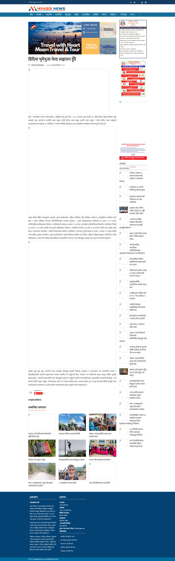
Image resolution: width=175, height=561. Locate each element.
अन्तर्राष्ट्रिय (86, 14)
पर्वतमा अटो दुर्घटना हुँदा (36, 460)
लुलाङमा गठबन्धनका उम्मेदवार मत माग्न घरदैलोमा (137, 199)
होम (31, 14)
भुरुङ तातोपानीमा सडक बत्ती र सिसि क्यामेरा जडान (138, 236)
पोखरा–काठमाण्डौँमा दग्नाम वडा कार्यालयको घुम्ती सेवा (138, 361)
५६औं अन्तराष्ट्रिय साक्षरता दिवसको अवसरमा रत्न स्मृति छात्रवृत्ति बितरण (131, 224)
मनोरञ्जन (124, 14)
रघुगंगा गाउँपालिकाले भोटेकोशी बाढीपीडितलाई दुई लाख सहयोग (133, 337)
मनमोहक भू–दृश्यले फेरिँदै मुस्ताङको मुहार (137, 188)
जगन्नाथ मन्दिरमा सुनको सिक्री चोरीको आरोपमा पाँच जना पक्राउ (138, 349)
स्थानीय (49, 14)
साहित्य (113, 14)
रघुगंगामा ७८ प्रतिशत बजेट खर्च (137, 326)
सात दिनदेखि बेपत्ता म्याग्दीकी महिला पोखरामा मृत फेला (137, 443)
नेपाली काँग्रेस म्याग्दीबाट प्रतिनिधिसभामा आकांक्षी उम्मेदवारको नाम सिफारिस (132, 249)
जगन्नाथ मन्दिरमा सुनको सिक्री (69, 433)
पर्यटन (104, 14)
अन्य (132, 14)
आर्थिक (95, 14)
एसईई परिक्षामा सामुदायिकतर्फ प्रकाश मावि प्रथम (137, 307)
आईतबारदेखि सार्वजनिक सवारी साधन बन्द (138, 284)
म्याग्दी (39, 14)
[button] (139, 14)
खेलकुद (68, 14)
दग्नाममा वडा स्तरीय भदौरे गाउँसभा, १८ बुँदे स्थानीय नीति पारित (137, 210)
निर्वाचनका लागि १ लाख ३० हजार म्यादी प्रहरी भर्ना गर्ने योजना (138, 273)
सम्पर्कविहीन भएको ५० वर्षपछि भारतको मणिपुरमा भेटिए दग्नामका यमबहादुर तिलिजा (132, 419)
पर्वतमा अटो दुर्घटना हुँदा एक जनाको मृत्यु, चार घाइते (138, 372)
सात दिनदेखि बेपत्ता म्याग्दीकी (99, 483)
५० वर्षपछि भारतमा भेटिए (68, 483)
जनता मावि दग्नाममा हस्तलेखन (99, 460)
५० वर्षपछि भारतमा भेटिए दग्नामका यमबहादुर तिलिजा (136, 432)
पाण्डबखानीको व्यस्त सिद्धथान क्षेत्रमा (71, 460)
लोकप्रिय (122, 163)
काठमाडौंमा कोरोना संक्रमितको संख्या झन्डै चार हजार (138, 261)
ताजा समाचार (124, 168)
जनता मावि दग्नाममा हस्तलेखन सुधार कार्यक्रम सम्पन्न (136, 395)
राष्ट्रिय (76, 14)
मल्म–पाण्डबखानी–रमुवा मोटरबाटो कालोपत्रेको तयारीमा (40, 484)
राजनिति (58, 14)
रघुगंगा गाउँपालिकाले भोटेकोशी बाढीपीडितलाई (39, 435)
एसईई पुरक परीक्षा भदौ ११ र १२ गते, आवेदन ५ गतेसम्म (138, 295)
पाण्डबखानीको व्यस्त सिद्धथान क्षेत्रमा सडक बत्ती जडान (137, 383)
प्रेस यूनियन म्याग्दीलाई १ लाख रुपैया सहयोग (138, 317)
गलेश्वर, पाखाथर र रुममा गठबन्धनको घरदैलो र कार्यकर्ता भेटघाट (131, 177)
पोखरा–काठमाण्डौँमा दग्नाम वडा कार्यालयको (100, 435)
